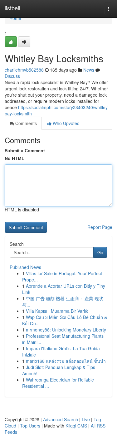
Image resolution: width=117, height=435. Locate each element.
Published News (25, 267)
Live (86, 419)
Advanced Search (60, 419)
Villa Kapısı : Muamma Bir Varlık (57, 311)
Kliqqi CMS (76, 425)
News (88, 70)
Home (15, 18)
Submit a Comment (25, 150)
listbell (12, 8)
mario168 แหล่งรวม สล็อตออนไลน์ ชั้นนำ (66, 361)
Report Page (99, 227)
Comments (25, 123)
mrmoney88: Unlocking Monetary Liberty (66, 329)
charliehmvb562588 (24, 70)
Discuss (12, 76)
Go (100, 252)
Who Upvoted (65, 123)
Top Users (30, 425)
